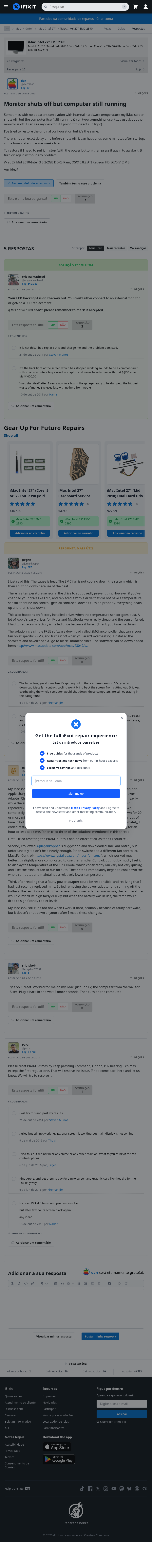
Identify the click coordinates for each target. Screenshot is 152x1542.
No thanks (76, 820)
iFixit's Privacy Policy (85, 808)
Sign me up (76, 793)
